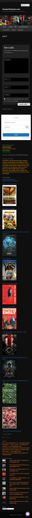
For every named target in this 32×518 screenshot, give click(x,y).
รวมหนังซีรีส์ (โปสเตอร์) (23, 26)
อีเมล (7, 87)
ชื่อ (7, 79)
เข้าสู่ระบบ (13, 30)
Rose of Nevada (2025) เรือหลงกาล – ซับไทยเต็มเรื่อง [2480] (15, 443)
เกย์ (22, 167)
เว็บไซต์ (7, 94)
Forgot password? (26, 137)
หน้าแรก (4, 26)
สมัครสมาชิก (20, 30)
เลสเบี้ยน (25, 167)
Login (16, 135)
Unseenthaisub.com (11, 9)
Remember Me (8, 130)
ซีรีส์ (15, 26)
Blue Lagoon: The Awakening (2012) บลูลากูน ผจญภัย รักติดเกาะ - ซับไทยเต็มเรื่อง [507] (19, 484)
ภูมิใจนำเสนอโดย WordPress (16, 515)
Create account (5, 137)
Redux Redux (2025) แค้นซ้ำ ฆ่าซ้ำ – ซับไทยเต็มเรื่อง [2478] (15, 448)
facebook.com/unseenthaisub (8, 148)
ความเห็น (7, 59)
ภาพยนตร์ (10, 26)
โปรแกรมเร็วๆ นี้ (6, 30)
